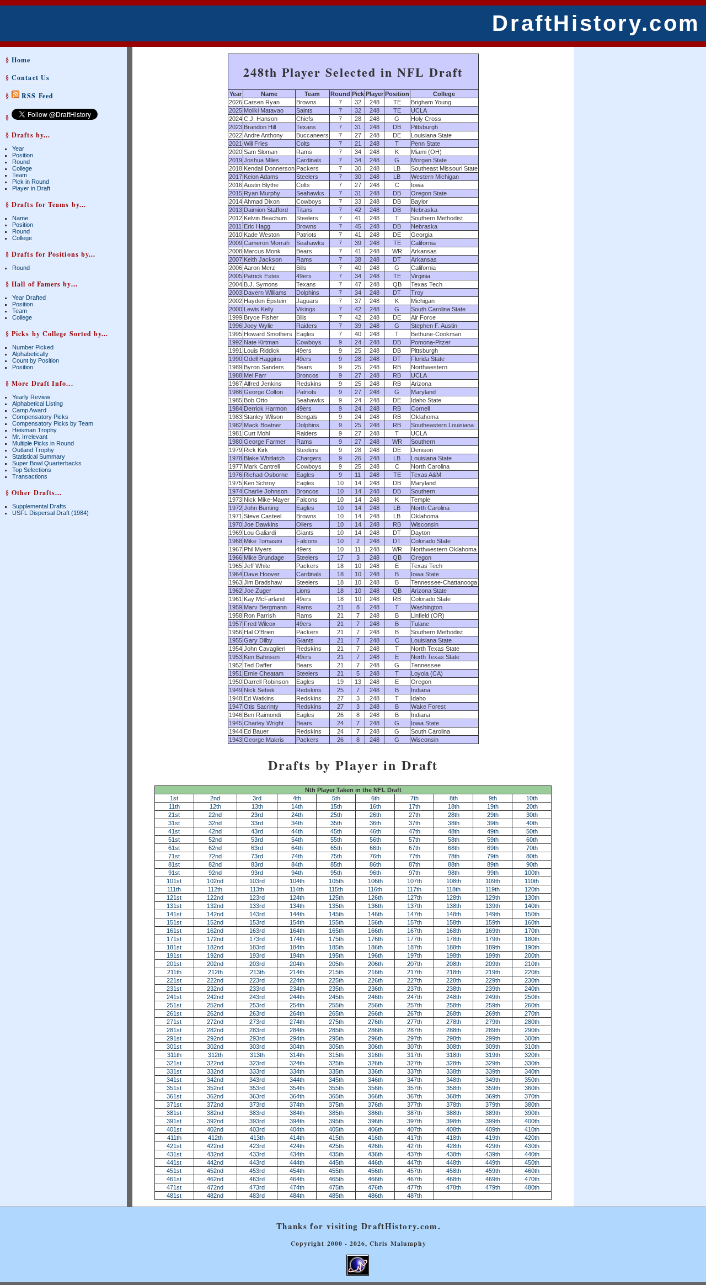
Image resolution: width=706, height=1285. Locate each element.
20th (532, 806)
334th (297, 1071)
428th (453, 1146)
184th (297, 947)
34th (297, 823)
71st (174, 856)
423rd (257, 1146)
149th (492, 914)
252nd (215, 1005)
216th (375, 972)
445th (336, 1162)
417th (414, 1137)
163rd (257, 930)
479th (492, 1187)
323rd (257, 1063)
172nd (215, 939)
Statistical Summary (38, 456)
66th (375, 848)
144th (297, 914)
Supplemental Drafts (39, 506)
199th (492, 955)
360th (532, 1088)
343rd (257, 1079)
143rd (257, 914)
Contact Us (31, 77)
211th (174, 972)
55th (336, 839)
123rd (257, 897)
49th (493, 831)
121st (174, 897)
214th (297, 972)
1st (174, 798)
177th (414, 939)
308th (453, 1046)
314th (297, 1055)
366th (375, 1096)
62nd (215, 848)
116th (375, 889)
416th (375, 1137)
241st (174, 997)
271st (174, 1021)
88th (453, 864)
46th (375, 831)
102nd (215, 881)
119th (492, 889)
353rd (257, 1088)
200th (532, 955)
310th (532, 1046)
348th (453, 1079)
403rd (257, 1129)
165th (336, 930)
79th (493, 856)
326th (375, 1063)
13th (257, 806)
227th (414, 980)
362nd (215, 1096)
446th (375, 1162)
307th (414, 1046)
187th (414, 947)
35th (336, 823)
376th (375, 1104)
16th (375, 806)
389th (492, 1112)
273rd (257, 1021)
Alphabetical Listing (37, 403)
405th (336, 1129)
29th (493, 814)
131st (174, 905)
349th (492, 1079)
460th (532, 1170)
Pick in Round (30, 181)
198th (453, 955)
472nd (215, 1187)
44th (297, 831)
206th (375, 963)
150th (532, 914)
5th (336, 798)
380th (532, 1104)
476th (375, 1187)
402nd (215, 1129)
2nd (215, 798)
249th (492, 997)
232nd (215, 988)
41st (174, 831)
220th (532, 972)
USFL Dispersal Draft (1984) (50, 512)
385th (336, 1112)
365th (336, 1096)
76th (375, 856)
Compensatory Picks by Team (52, 423)
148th (453, 914)
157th (414, 922)
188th (453, 947)
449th (492, 1162)
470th (532, 1179)
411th (174, 1137)
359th (492, 1088)
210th (532, 963)
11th (174, 806)
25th (336, 814)
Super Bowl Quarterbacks (47, 463)
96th (375, 872)
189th (492, 947)
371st (174, 1104)
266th (375, 1013)
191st (174, 955)
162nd (215, 930)
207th (414, 963)
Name (20, 218)
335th (336, 1071)
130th (532, 897)
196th (375, 955)
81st (174, 864)
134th (297, 905)
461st (174, 1179)
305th (336, 1046)
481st (174, 1195)
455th (336, 1170)
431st (174, 1154)
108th (453, 881)
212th (215, 972)
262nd (215, 1013)
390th (532, 1112)
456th (375, 1170)
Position (22, 155)
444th (297, 1162)
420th (532, 1137)
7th (414, 798)
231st (174, 988)
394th (297, 1121)
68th (453, 848)
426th (375, 1146)
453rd (257, 1170)
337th (414, 1071)
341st (174, 1079)
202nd (215, 963)
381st (174, 1112)
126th (375, 897)
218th (453, 972)
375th (336, 1104)
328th (453, 1063)
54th (297, 839)
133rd (257, 905)
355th (336, 1088)
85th (336, 864)
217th (414, 972)
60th (532, 839)
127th (414, 897)
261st (174, 1013)
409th (492, 1129)
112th (215, 889)
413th (257, 1137)
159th (492, 922)
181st (174, 947)
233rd (257, 988)
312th (215, 1055)
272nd (215, 1021)
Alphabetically (30, 354)
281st (174, 1030)
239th (492, 988)
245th (336, 997)
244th (297, 997)
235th (336, 988)
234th (297, 988)
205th (336, 963)
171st (174, 939)
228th (453, 980)
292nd (215, 1038)
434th (297, 1154)
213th (257, 972)
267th (414, 1013)
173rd (257, 939)
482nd (215, 1195)
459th (492, 1170)
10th (532, 798)
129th (492, 897)
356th (375, 1088)
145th (336, 914)
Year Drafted (29, 297)
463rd (257, 1179)
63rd (257, 848)
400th (532, 1121)
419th (492, 1137)
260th (532, 1005)
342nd (215, 1079)
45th (336, 831)
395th (336, 1121)
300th (532, 1038)
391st (174, 1121)
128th (453, 897)
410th (532, 1129)
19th (493, 806)
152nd (215, 922)
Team (19, 175)
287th (414, 1030)
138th (453, 905)
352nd (215, 1088)
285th (336, 1030)
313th (257, 1055)
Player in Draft (31, 188)
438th (453, 1154)
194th (297, 955)
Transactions (29, 476)
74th (297, 856)
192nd (215, 955)
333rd (257, 1071)
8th (454, 798)
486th (375, 1195)
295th (336, 1038)
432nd (215, 1154)
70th (532, 848)
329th (492, 1063)
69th (493, 848)
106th (375, 881)
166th (375, 930)
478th (453, 1187)
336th (375, 1071)
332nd (215, 1071)
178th (453, 939)
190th (532, 947)
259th (492, 1005)
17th (414, 806)
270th (532, 1013)
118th (453, 889)
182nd (215, 947)
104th (297, 881)
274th (297, 1021)
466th (375, 1179)
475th (336, 1187)
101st (174, 881)
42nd (215, 831)
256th (375, 1005)
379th (492, 1104)
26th (375, 814)
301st (174, 1046)
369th (492, 1096)
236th (375, 988)
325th (336, 1063)
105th (336, 881)
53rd (257, 839)
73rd (257, 856)
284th (297, 1030)
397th (414, 1121)
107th (414, 881)
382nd (215, 1112)
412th (215, 1137)
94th (297, 872)
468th (453, 1179)
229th (492, 980)
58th (453, 839)
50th (532, 831)
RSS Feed (36, 95)
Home (21, 60)
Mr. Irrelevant (29, 436)
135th (336, 905)
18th (453, 806)
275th (336, 1021)
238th (453, 988)
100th (532, 872)
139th (492, 905)
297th (414, 1038)
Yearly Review (31, 397)
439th (492, 1154)
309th (492, 1046)
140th (532, 905)
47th (414, 831)
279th (492, 1021)
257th (414, 1005)
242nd (215, 997)
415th (336, 1137)
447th (414, 1162)
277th (414, 1021)
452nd (215, 1170)
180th (532, 939)
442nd (215, 1162)
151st (174, 922)
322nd (215, 1063)
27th (414, 814)
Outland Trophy (33, 450)
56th (375, 839)
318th (453, 1055)
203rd (257, 963)
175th (336, 939)
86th (375, 864)
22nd (215, 814)
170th (532, 930)
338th (453, 1071)
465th (336, 1179)
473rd (257, 1187)
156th (375, 922)
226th (375, 980)
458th (453, 1170)
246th (375, 997)
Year (18, 148)
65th (336, 848)
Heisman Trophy (34, 430)
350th (532, 1079)
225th (336, 980)
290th (532, 1030)
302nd (215, 1046)
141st (174, 914)
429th (492, 1146)
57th (414, 839)
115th (336, 889)
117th (414, 889)
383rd (257, 1112)
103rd (257, 881)
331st (174, 1071)
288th (453, 1030)
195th (336, 955)
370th (532, 1096)
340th (532, 1071)
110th (532, 881)
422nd (215, 1146)
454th (297, 1170)
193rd (257, 955)
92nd (215, 872)
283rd (257, 1030)
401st (174, 1129)
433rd (257, 1154)
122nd (215, 897)
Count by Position (35, 360)
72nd (215, 856)
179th (492, 939)
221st (174, 980)
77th (414, 856)
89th (493, 864)
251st (174, 1005)
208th (453, 963)
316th (375, 1055)
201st (174, 963)
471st (174, 1187)
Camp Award (29, 410)
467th (414, 1179)
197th (414, 955)
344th (297, 1079)
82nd (215, 864)
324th (297, 1063)
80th (532, 856)
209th (492, 963)
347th (414, 1079)
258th (453, 1005)
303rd (257, 1046)
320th (532, 1055)
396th (375, 1121)
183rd (257, 947)
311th (174, 1055)
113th (257, 889)
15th (336, 806)
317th (414, 1055)
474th (297, 1187)
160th (532, 922)
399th (492, 1121)
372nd (215, 1104)
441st (174, 1162)
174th (297, 939)
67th (414, 848)
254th (297, 1005)
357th (414, 1088)
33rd (257, 823)
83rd (257, 864)
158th (453, 922)
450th (532, 1162)
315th (336, 1055)
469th (492, 1179)
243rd (257, 997)
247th (414, 997)
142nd (215, 914)
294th (297, 1038)
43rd (257, 831)
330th (532, 1063)
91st (174, 872)
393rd (257, 1121)
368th (453, 1096)
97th (414, 872)
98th (453, 872)
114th (297, 889)
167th (414, 930)
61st (174, 848)
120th (532, 889)
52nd (215, 839)
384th (297, 1112)
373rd (257, 1104)
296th (375, 1038)
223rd (257, 980)
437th (414, 1154)
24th (297, 814)
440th (532, 1154)
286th (375, 1030)
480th (532, 1187)
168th (453, 930)
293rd (257, 1038)
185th (336, 947)
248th (453, 997)
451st (174, 1170)
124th (297, 897)
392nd (215, 1121)
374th (297, 1104)
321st (174, 1063)
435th (336, 1154)
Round (21, 161)
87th (414, 864)
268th (453, 1013)
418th (453, 1137)
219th (492, 972)
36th (375, 823)
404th (297, 1129)
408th (453, 1129)
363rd (257, 1096)
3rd (257, 798)
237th (414, 988)
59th (493, 839)
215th (336, 972)
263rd (257, 1013)
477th (414, 1187)
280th (532, 1021)
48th (453, 831)
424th (297, 1146)
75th (336, 856)
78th (453, 856)
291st (174, 1038)
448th (453, 1162)
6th (375, 798)
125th (336, 897)
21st (174, 814)
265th (336, 1013)
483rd (257, 1195)
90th (532, 864)
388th (453, 1112)
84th (297, 864)
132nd (215, 905)
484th (297, 1195)
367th (414, 1096)
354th (297, 1088)
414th (297, 1137)
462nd (215, 1179)
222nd (215, 980)
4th (297, 798)
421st (174, 1146)
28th (453, 814)
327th (414, 1063)
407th (414, 1129)
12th (215, 806)
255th (336, 1005)
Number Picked (33, 347)
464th (297, 1179)
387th (414, 1112)
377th (414, 1104)
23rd (257, 814)
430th (532, 1146)
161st (174, 930)
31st (174, 823)
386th (375, 1112)
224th (297, 980)
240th (532, 988)
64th (297, 848)
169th (492, 930)
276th (375, 1021)
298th (453, 1038)
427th (414, 1146)
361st (174, 1096)
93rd (257, 872)
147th (414, 914)
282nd (215, 1030)
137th (414, 905)
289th (492, 1030)
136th (375, 905)
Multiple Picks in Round (43, 443)
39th (493, 823)
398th (453, 1121)
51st (174, 839)
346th (375, 1079)
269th (492, 1013)
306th (375, 1046)
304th (297, 1046)
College (22, 168)
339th (492, 1071)
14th (297, 806)
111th (174, 889)
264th (297, 1013)
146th (375, 914)
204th (297, 963)
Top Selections (31, 469)
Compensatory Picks (40, 416)
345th (336, 1079)
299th (492, 1038)
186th (375, 947)
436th (375, 1154)
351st (174, 1088)
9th (493, 798)
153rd (257, 922)
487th (414, 1195)
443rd (257, 1162)
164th (297, 930)
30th (532, 814)
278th (453, 1021)
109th (492, 881)
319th (492, 1055)
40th (532, 823)
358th (453, 1088)
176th (375, 939)
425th (336, 1146)
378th (453, 1104)
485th (336, 1195)
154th (297, 922)
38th (453, 823)
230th (532, 980)
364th (297, 1096)
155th (336, 922)
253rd (257, 1005)
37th (414, 823)
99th (493, 872)
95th (336, 872)
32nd (215, 823)
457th (414, 1170)
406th (375, 1129)
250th (532, 997)
